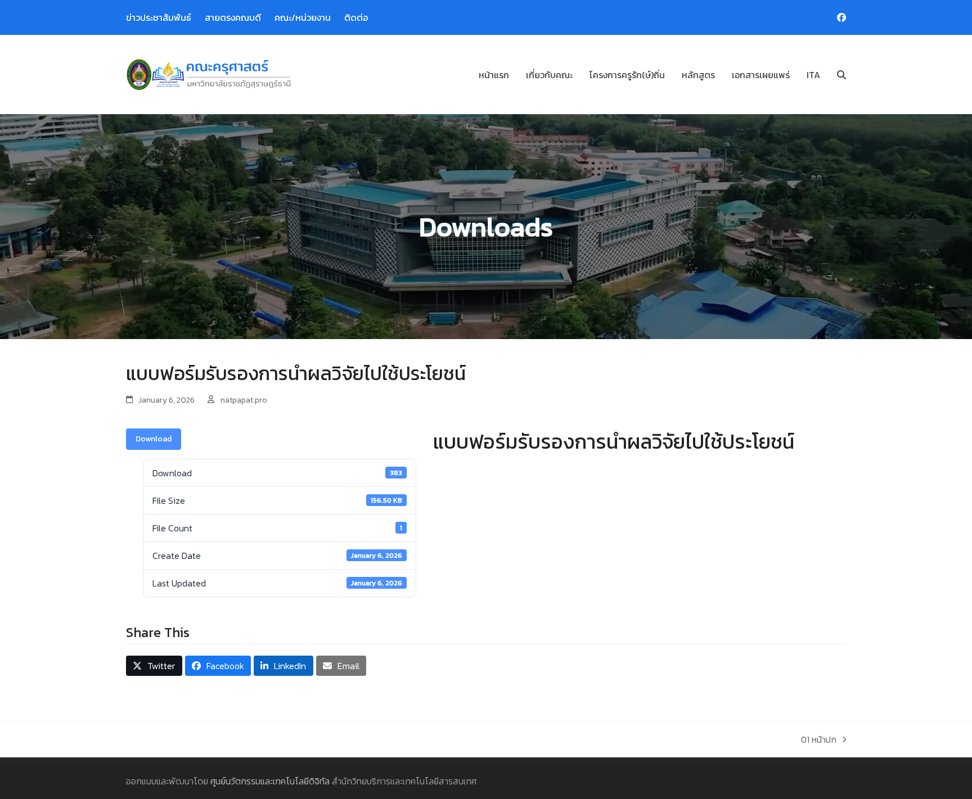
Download (154, 439)
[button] (841, 75)
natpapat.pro (243, 400)
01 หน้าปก (818, 739)
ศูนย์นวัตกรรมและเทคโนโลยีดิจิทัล (270, 781)
